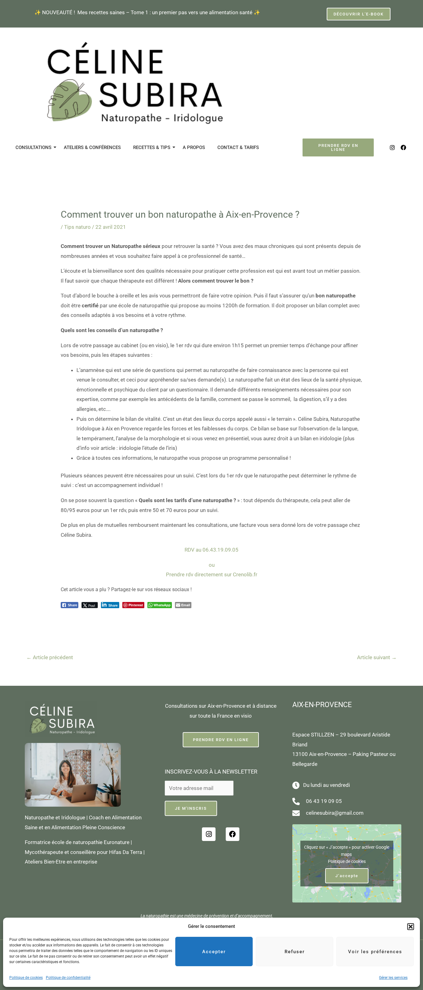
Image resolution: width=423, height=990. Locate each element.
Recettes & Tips (151, 147)
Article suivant (377, 657)
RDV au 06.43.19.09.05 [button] (211, 550)
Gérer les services (393, 977)
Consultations (33, 147)
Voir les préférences (375, 951)
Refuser (295, 951)
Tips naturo (77, 227)
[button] (411, 927)
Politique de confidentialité (68, 977)
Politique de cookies (26, 977)
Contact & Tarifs (238, 147)
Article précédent (49, 657)
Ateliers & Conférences (92, 147)
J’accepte (346, 875)
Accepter (214, 951)
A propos (194, 147)
